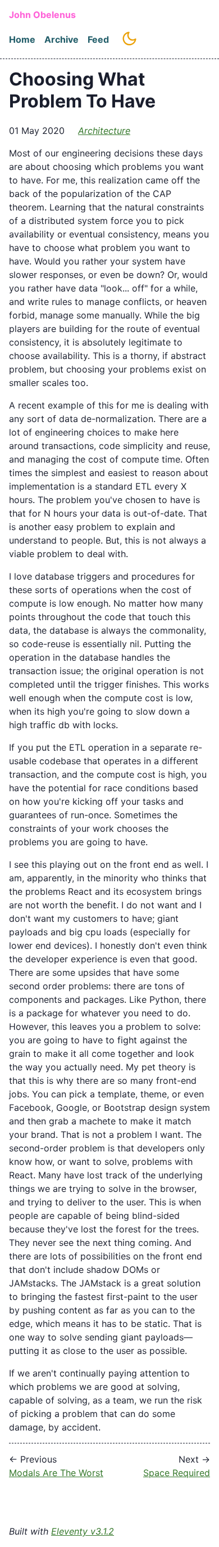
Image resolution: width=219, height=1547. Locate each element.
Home (22, 39)
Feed (98, 39)
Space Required (176, 1472)
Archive (61, 39)
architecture (104, 130)
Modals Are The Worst (56, 1472)
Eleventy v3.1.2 (82, 1531)
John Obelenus (42, 14)
